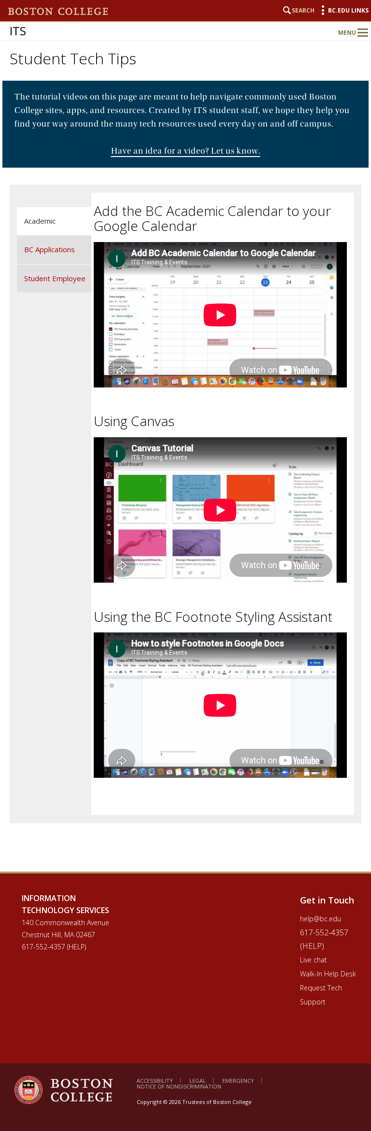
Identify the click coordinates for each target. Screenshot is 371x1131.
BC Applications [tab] (49, 249)
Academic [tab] (40, 221)
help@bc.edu (320, 918)
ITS (18, 31)
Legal (197, 1080)
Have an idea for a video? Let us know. (185, 151)
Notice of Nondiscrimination (179, 1086)
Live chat (313, 959)
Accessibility (155, 1080)
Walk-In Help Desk (328, 973)
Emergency (238, 1080)
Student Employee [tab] (55, 278)
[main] (185, 476)
